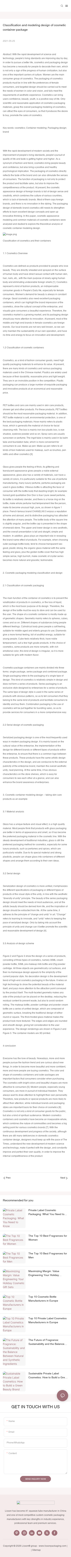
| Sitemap (35, 1550)
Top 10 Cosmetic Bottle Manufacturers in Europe (43, 1298)
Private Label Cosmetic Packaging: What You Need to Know (46, 1212)
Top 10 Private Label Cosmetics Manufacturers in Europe (47, 1320)
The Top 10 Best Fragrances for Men (47, 1255)
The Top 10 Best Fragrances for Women (47, 1237)
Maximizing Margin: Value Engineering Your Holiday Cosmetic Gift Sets (43, 1273)
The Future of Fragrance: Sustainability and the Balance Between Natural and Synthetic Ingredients (46, 1342)
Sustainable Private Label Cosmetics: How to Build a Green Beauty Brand (48, 1375)
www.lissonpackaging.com (52, 1546)
